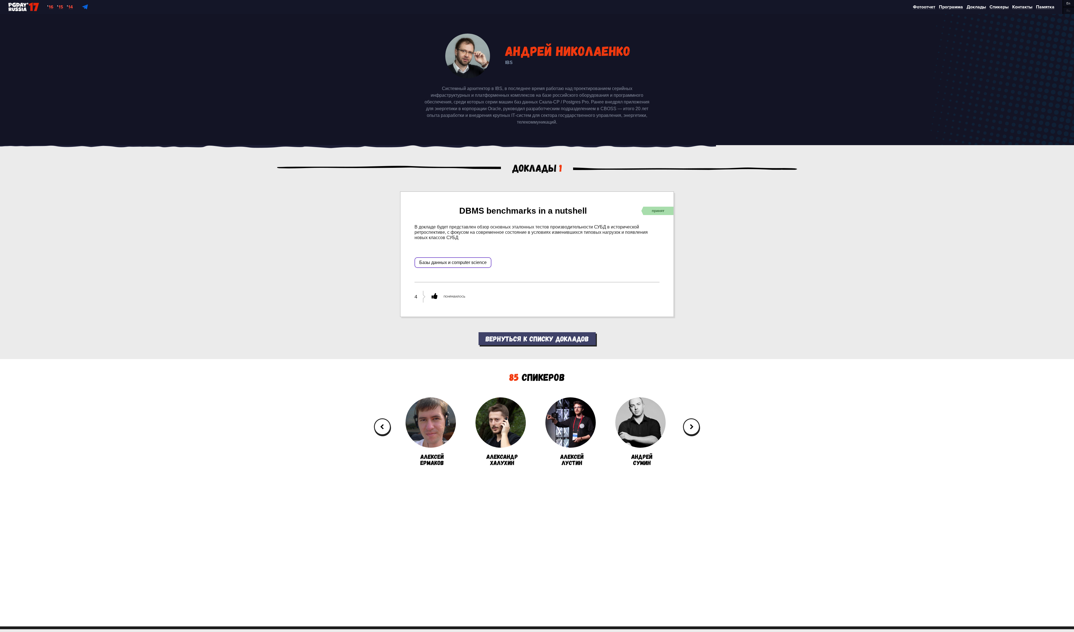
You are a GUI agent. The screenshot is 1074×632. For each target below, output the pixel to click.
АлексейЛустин (572, 459)
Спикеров (537, 377)
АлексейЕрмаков (432, 459)
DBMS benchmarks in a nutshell (523, 210)
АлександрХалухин (502, 459)
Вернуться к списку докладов (537, 338)
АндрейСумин (642, 459)
